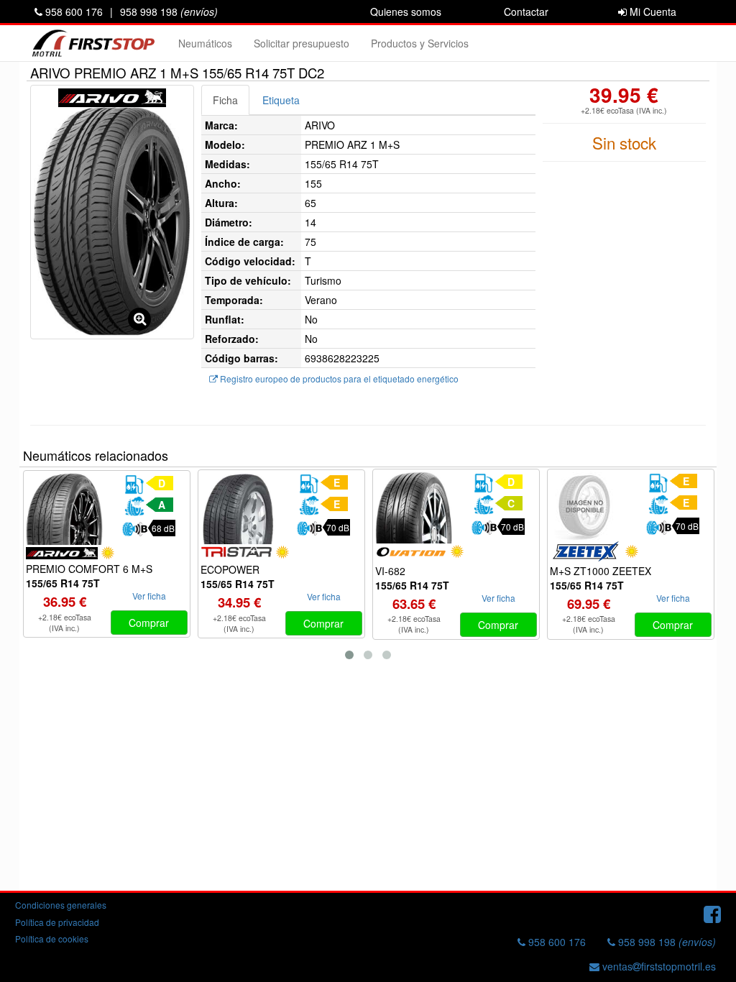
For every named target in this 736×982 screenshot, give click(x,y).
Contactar (526, 11)
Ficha (225, 100)
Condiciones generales (60, 905)
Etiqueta (281, 100)
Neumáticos (205, 43)
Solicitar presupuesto (301, 43)
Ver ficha (149, 595)
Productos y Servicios (420, 43)
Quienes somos (405, 11)
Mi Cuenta (651, 11)
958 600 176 (72, 11)
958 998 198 (169, 11)
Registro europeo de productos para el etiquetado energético (338, 378)
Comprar (149, 622)
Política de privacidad (57, 922)
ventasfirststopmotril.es (657, 966)
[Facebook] (712, 913)
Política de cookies (51, 938)
